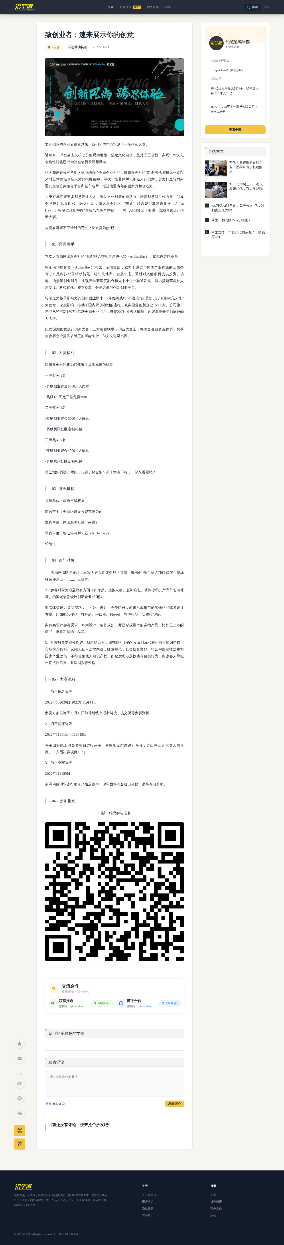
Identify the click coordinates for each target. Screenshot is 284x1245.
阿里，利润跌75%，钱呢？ (231, 220)
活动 (168, 7)
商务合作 (153, 7)
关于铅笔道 (149, 1195)
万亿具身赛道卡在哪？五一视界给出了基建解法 (245, 167)
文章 (111, 7)
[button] (252, 7)
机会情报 (130, 7)
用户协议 (148, 1201)
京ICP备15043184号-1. (66, 1234)
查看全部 (235, 129)
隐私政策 (148, 1208)
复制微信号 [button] (104, 1003)
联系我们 (148, 1215)
